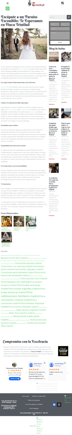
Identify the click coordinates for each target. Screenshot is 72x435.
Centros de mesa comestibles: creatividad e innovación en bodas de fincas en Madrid (54, 73)
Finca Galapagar (34, 408)
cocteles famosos (30, 260)
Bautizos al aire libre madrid (14, 257)
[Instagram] (59, 404)
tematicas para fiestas (22, 323)
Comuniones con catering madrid (16, 266)
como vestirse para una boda (7, 263)
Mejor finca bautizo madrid (21, 313)
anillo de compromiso (24, 255)
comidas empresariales (39, 260)
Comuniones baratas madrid (28, 263)
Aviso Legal (25, 396)
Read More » (52, 104)
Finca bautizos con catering (15, 281)
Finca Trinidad (23, 69)
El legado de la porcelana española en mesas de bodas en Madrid (65, 71)
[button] (7, 3)
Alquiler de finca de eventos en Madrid (10, 255)
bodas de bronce (37, 258)
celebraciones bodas (12, 260)
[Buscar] (69, 17)
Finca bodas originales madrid (24, 288)
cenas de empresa (21, 260)
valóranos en (13, 378)
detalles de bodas (33, 275)
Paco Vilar (57, 364)
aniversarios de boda (35, 255)
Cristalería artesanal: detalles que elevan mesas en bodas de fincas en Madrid (53, 129)
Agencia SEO (33, 426)
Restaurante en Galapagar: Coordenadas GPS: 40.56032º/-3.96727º (9, 406)
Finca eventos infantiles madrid (23, 306)
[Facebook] (54, 404)
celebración (24, 109)
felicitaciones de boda (15, 279)
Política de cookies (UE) (38, 396)
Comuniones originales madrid (28, 269)
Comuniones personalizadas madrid (18, 272)
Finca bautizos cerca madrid (34, 278)
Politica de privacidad (34, 400)
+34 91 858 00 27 (36, 413)
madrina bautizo (5, 313)
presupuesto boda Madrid (7, 316)
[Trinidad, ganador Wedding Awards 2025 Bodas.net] (63, 356)
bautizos (32, 112)
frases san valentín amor (10, 310)
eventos (8, 279)
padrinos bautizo (39, 313)
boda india (30, 258)
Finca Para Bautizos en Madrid (33, 404)
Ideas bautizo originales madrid (31, 309)
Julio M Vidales (38, 364)
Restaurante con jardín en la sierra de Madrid (19, 320)
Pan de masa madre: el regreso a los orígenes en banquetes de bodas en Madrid (65, 129)
